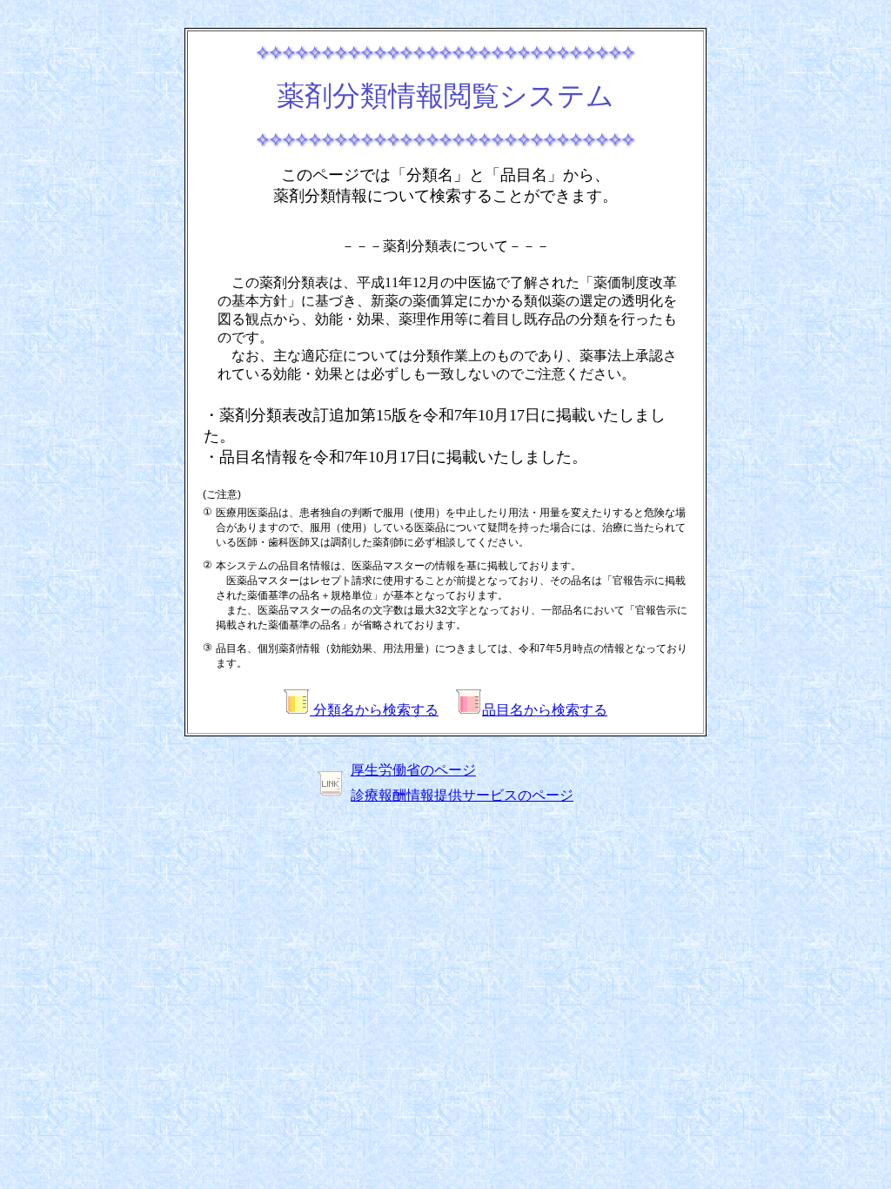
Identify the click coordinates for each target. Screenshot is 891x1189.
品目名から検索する (544, 709)
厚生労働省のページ (413, 769)
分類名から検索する (374, 709)
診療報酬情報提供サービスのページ (462, 795)
